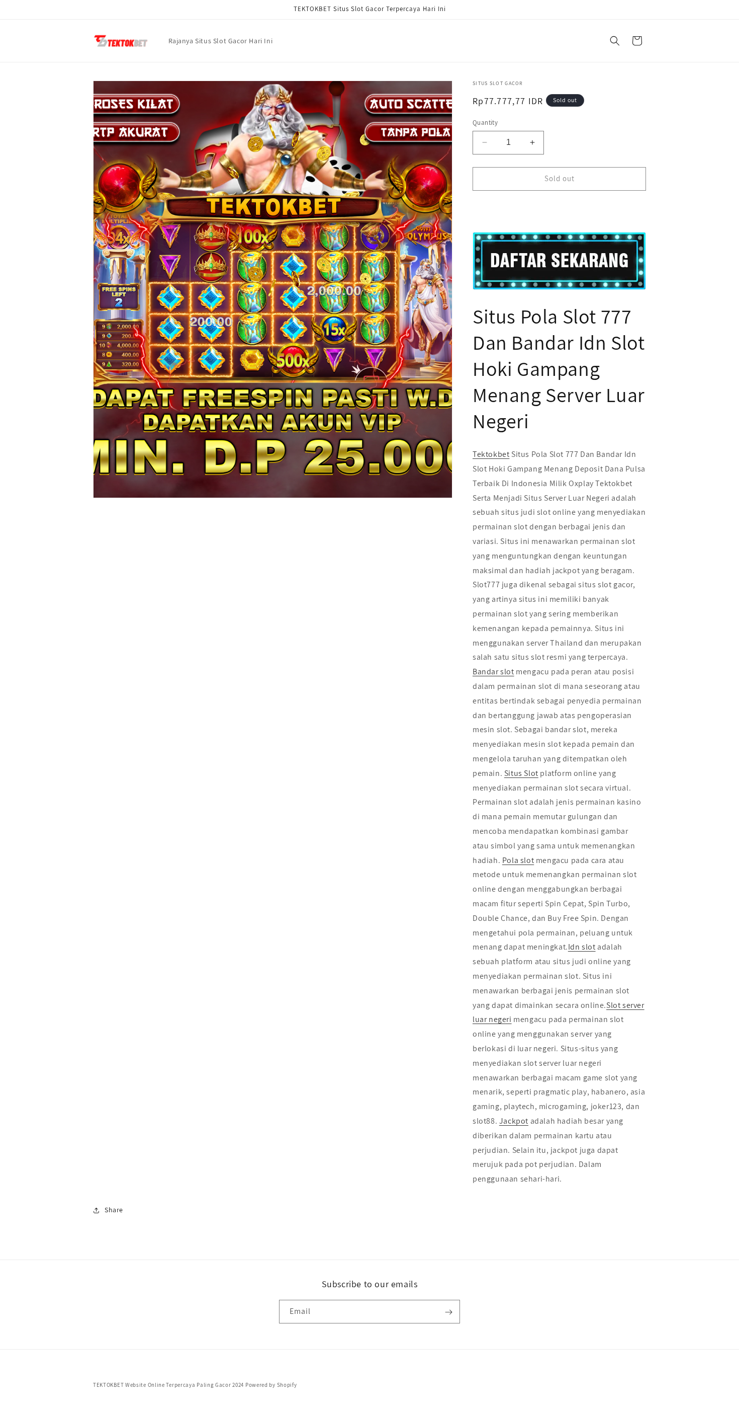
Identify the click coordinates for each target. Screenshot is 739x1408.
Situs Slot (521, 773)
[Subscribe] (448, 1312)
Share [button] (114, 1209)
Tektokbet (491, 454)
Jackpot (513, 1121)
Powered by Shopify (271, 1384)
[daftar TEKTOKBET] (559, 261)
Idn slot (582, 947)
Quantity (485, 122)
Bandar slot (493, 671)
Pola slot (518, 860)
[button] (615, 41)
